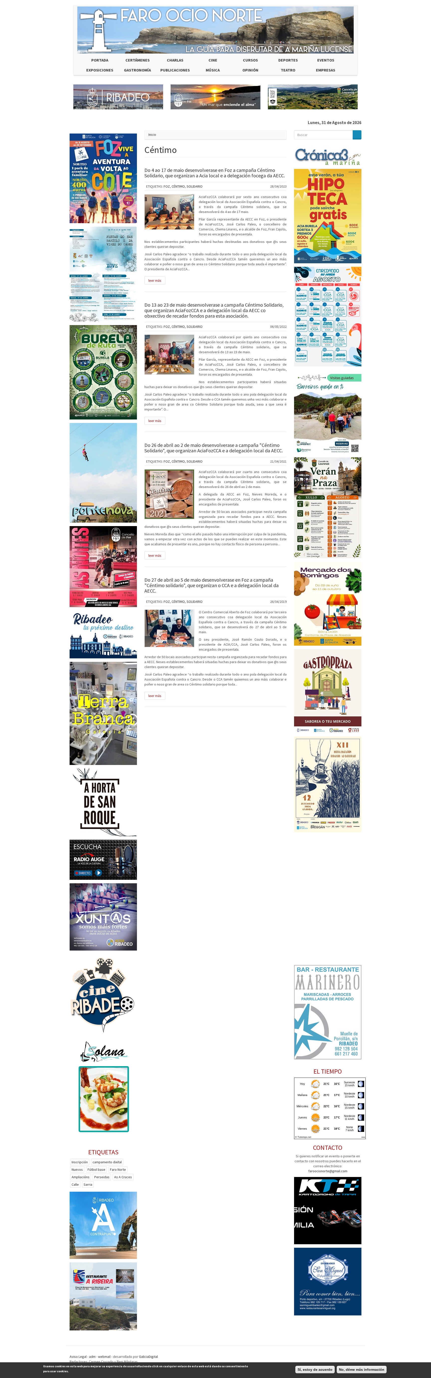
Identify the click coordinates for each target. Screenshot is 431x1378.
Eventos (325, 60)
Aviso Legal (78, 1356)
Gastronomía (137, 70)
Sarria (88, 1184)
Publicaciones (175, 70)
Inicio (152, 134)
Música (213, 70)
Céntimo (178, 186)
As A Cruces (123, 1177)
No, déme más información (361, 1370)
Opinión (250, 70)
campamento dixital (107, 1162)
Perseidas (101, 1177)
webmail (104, 1356)
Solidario (195, 186)
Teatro (288, 70)
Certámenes (137, 60)
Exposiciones (99, 70)
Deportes (288, 60)
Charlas (175, 60)
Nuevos (77, 1169)
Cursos (250, 60)
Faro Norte (118, 1169)
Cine (213, 60)
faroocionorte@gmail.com (327, 1171)
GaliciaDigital (148, 1356)
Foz (167, 186)
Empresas (325, 70)
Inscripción (80, 1162)
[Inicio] (215, 30)
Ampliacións (81, 1177)
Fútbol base (96, 1169)
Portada (99, 60)
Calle (75, 1184)
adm (92, 1356)
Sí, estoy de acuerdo (315, 1370)
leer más (154, 280)
